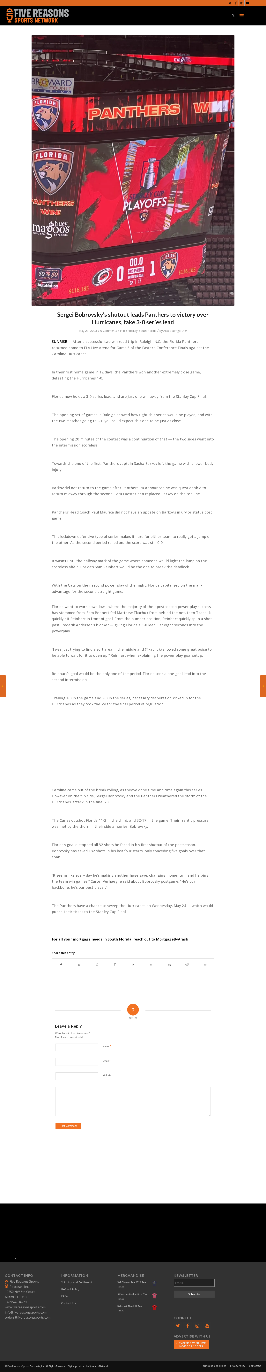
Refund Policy (70, 1289)
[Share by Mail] (205, 965)
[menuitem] (233, 15)
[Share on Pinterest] (115, 965)
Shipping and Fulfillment (76, 1282)
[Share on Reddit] (187, 965)
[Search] (233, 15)
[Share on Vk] (169, 965)
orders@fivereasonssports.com (27, 1317)
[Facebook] (187, 1326)
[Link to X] (230, 3)
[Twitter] (178, 1326)
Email (107, 1060)
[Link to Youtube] (247, 3)
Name (107, 1046)
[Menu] (242, 15)
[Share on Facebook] (61, 965)
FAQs (64, 1296)
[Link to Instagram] (241, 3)
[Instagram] (197, 1326)
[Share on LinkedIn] (133, 965)
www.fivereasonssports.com (25, 1307)
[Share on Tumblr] (151, 965)
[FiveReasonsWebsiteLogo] (37, 15)
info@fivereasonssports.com (26, 1312)
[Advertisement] (133, 746)
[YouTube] (207, 1326)
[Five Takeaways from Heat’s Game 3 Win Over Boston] (3, 686)
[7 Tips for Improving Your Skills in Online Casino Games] (263, 686)
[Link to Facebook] (236, 3)
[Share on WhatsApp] (97, 965)
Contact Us (68, 1303)
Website (107, 1075)
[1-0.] (133, 170)
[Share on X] (79, 965)
